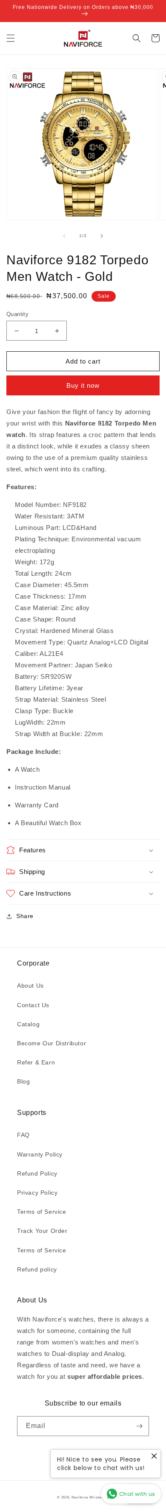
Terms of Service (41, 1211)
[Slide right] (101, 236)
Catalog (28, 1024)
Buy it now (83, 385)
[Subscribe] (139, 1426)
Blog (23, 1081)
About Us (30, 985)
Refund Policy (37, 1173)
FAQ (23, 1134)
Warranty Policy (40, 1154)
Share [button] (25, 916)
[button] (10, 38)
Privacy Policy (37, 1192)
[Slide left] (64, 236)
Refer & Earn (36, 1062)
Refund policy (37, 1269)
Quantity (17, 314)
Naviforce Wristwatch (90, 1497)
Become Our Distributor (51, 1043)
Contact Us (33, 1005)
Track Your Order (42, 1230)
